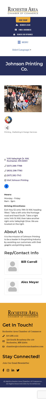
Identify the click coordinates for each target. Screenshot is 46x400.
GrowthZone (35, 384)
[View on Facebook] (6, 188)
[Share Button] (7, 128)
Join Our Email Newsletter (15, 363)
